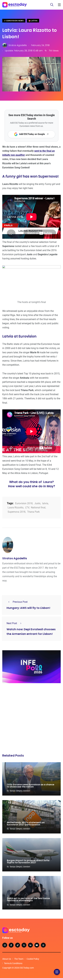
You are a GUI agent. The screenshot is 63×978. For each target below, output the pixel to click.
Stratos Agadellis (14, 558)
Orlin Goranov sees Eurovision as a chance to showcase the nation (30, 785)
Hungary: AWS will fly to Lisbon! (28, 608)
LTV (27, 507)
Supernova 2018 (16, 511)
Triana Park (33, 511)
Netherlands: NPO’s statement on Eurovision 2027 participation (25, 823)
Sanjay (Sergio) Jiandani (20, 791)
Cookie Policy (33, 959)
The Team (18, 959)
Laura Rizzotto (15, 507)
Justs (37, 503)
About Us (6, 959)
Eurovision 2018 (24, 503)
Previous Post (20, 601)
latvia (45, 503)
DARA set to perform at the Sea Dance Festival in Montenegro (28, 899)
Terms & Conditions (13, 963)
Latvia (33, 21)
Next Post (12, 623)
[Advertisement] (31, 719)
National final (38, 507)
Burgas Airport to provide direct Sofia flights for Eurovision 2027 (28, 861)
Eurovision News (15, 21)
